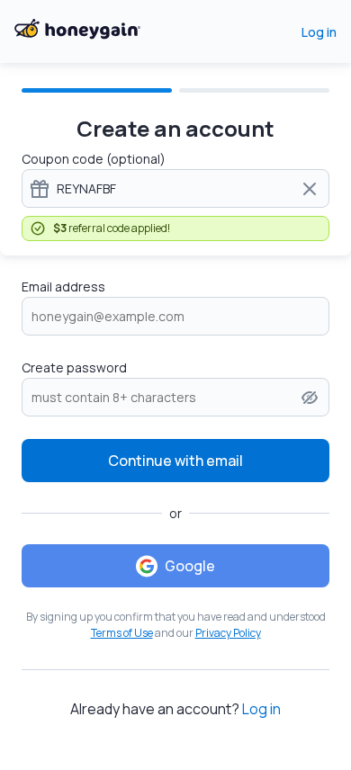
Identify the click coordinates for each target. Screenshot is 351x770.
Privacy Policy (228, 632)
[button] (309, 397)
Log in (319, 31)
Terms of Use (122, 632)
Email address (63, 286)
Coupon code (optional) (94, 158)
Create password (74, 367)
